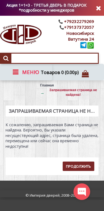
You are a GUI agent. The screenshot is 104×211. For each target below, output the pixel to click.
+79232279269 (78, 21)
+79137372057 (79, 27)
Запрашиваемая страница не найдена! (73, 92)
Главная (47, 85)
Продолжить (78, 166)
